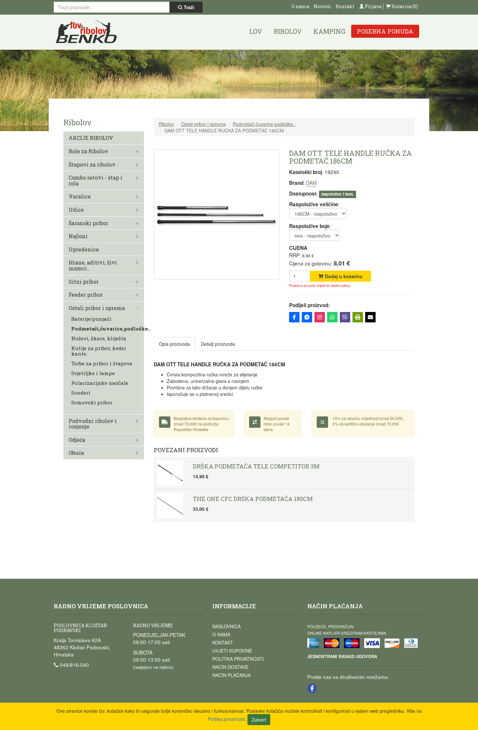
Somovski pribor (92, 402)
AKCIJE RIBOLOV (91, 138)
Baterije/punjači (91, 319)
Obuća (76, 453)
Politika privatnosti (238, 659)
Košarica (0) (404, 6)
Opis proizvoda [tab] (174, 344)
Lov (255, 31)
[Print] (357, 317)
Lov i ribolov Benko (86, 32)
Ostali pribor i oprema (97, 308)
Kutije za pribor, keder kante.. (98, 351)
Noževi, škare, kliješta (98, 338)
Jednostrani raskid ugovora (342, 656)
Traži (188, 7)
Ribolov (288, 31)
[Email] (370, 317)
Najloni (78, 236)
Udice (76, 210)
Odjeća (77, 440)
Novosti (322, 6)
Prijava (372, 6)
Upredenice (84, 249)
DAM (311, 182)
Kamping (329, 31)
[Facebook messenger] (307, 317)
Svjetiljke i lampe (93, 373)
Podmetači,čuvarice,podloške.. (111, 328)
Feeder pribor (86, 295)
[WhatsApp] (332, 317)
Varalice (80, 196)
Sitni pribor (84, 282)
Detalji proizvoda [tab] (218, 344)
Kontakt (345, 6)
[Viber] (345, 317)
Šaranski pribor (88, 223)
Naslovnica (226, 626)
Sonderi (80, 393)
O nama (300, 6)
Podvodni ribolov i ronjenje (93, 423)
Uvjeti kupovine (232, 650)
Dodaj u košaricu (343, 276)
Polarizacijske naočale (99, 383)
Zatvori (259, 719)
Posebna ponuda (385, 31)
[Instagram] (319, 317)
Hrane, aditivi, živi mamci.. (93, 265)
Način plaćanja (231, 675)
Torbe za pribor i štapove (101, 363)
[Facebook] (294, 317)
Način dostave (230, 667)
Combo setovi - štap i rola (95, 180)
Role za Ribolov (88, 151)
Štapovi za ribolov (92, 165)
